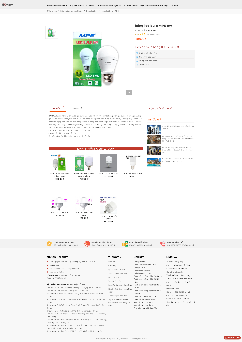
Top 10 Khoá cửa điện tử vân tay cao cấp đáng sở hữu (119, 303)
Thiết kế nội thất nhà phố (179, 279)
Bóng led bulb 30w (59, 213)
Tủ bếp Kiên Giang (142, 270)
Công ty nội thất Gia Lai (176, 295)
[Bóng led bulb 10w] (133, 163)
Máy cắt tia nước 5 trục (144, 305)
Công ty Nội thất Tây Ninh (177, 299)
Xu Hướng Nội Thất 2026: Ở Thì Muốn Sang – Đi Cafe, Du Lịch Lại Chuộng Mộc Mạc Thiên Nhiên (177, 138)
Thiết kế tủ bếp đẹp (174, 262)
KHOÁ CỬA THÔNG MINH (68, 275)
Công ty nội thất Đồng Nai (178, 292)
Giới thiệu (112, 265)
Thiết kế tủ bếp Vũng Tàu (145, 296)
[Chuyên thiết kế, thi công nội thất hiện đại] (7, 4)
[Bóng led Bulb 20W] (108, 163)
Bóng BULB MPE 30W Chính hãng (59, 175)
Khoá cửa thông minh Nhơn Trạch (120, 290)
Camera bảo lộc (70, 133)
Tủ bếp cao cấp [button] (131, 6)
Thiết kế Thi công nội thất (145, 264)
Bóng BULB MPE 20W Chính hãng (84, 175)
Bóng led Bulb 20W (108, 174)
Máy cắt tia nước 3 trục (144, 302)
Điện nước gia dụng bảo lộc (78, 130)
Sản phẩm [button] (91, 6)
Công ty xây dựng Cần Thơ (178, 265)
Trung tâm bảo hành (148, 61)
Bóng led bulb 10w (133, 174)
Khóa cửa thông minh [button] (57, 6)
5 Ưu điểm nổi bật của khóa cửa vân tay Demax (178, 127)
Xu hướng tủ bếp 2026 (118, 296)
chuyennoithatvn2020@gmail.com (64, 268)
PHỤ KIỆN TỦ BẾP (77, 284)
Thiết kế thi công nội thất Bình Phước (147, 286)
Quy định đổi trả (146, 64)
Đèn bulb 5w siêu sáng (84, 214)
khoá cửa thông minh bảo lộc (77, 136)
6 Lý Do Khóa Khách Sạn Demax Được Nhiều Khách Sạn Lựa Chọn (177, 160)
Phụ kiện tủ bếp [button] (77, 6)
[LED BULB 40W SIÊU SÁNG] (108, 205)
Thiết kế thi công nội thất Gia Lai (148, 276)
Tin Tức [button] (175, 6)
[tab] (57, 108)
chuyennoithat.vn (57, 272)
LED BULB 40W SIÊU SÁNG (108, 217)
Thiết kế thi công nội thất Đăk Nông (147, 280)
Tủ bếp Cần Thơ (140, 267)
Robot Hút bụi (172, 288)
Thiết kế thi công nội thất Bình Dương (147, 292)
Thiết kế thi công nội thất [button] (110, 6)
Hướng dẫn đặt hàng (148, 53)
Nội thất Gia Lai (115, 277)
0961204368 (54, 265)
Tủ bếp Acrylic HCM (142, 273)
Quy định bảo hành (147, 57)
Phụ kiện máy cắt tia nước (145, 308)
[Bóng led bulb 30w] (59, 203)
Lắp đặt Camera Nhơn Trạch (120, 285)
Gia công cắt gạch (174, 272)
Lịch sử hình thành (116, 269)
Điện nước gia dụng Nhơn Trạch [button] (155, 6)
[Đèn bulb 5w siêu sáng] (84, 203)
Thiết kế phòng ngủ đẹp (144, 299)
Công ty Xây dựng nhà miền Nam (178, 283)
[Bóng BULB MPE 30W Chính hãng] (59, 163)
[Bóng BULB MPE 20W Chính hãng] (84, 163)
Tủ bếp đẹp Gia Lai (116, 281)
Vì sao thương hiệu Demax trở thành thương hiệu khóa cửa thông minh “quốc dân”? (177, 150)
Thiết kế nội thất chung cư (179, 275)
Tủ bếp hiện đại (140, 262)
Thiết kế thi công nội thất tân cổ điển (180, 303)
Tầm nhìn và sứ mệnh (117, 273)
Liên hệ (111, 262)
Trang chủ (52, 11)
